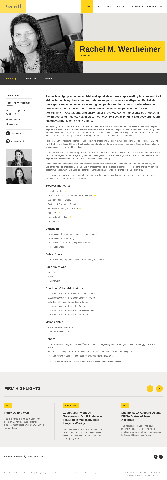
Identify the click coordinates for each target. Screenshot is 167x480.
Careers (151, 6)
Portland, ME (15, 119)
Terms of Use (28, 473)
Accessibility (52, 473)
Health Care (53, 221)
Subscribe (18, 473)
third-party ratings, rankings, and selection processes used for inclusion (92, 361)
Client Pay (79, 473)
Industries (122, 6)
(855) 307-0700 (35, 456)
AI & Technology (91, 473)
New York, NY (15, 124)
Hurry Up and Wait (16, 412)
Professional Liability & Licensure (63, 208)
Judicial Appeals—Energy (59, 200)
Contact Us (8, 473)
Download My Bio (18, 141)
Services (108, 6)
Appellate (52, 213)
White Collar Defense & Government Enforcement (70, 195)
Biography (11, 78)
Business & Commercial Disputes (63, 204)
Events (48, 78)
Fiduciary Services (66, 473)
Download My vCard (19, 133)
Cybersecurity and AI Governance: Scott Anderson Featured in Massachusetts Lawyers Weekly (82, 418)
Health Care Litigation (57, 217)
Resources (137, 6)
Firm (97, 6)
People (87, 6)
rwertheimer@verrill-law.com (19, 111)
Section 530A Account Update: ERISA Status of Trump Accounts (141, 416)
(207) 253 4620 (14, 114)
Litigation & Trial (55, 191)
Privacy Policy (41, 473)
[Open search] (161, 6)
